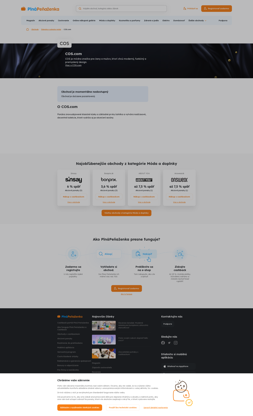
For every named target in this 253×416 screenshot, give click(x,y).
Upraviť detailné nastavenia (155, 407)
